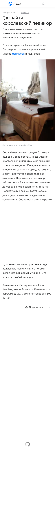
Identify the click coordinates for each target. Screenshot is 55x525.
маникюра (18, 53)
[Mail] (10, 3)
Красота (25, 12)
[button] (27, 100)
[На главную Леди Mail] (16, 3)
